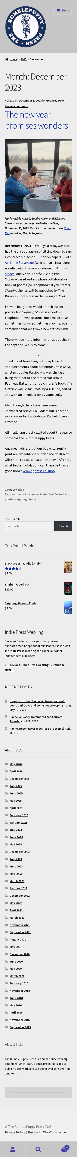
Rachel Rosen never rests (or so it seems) (37, 728)
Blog (21, 490)
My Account (13, 1149)
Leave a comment (16, 106)
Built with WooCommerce (47, 1132)
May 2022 (16, 903)
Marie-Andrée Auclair (54, 494)
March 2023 (17, 881)
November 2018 (20, 991)
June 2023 (16, 866)
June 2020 (16, 961)
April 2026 (16, 771)
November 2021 (20, 925)
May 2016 (16, 1005)
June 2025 (16, 793)
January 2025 (18, 822)
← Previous (12, 665)
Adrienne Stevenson (19, 262)
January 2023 (18, 888)
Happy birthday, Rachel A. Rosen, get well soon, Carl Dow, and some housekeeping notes (40, 703)
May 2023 (16, 874)
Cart (59, 1146)
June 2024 (16, 837)
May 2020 (16, 969)
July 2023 (16, 859)
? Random (57, 665)
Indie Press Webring (23, 651)
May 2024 (16, 844)
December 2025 (20, 779)
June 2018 (16, 998)
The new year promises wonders (36, 120)
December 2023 (20, 852)
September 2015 (20, 1027)
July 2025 (16, 786)
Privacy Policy (15, 1132)
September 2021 (20, 932)
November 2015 (20, 1020)
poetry (9, 499)
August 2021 (18, 939)
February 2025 (19, 815)
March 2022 (17, 918)
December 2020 (20, 954)
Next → (10, 670)
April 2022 (16, 910)
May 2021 (16, 947)
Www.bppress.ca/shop (39, 471)
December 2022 (20, 896)
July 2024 (16, 830)
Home (13, 59)
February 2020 (19, 983)
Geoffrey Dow (55, 100)
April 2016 (16, 1012)
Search (63, 526)
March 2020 (17, 976)
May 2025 (16, 800)
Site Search (12, 519)
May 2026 (16, 764)
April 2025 (16, 808)
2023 (24, 59)
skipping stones (26, 499)
